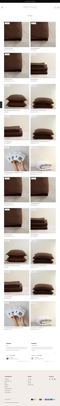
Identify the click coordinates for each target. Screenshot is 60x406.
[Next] (55, 352)
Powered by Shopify (15, 402)
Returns (6, 386)
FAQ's (6, 382)
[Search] (55, 7)
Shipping (6, 384)
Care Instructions (8, 381)
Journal (29, 381)
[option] (30, 1)
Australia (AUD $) (7, 399)
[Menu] (2, 7)
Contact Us (7, 379)
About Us (29, 379)
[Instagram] (52, 379)
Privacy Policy (7, 390)
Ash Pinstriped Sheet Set (39, 358)
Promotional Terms (8, 388)
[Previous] (4, 352)
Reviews (29, 382)
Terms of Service (8, 392)
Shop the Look (30, 384)
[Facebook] (49, 379)
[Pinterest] (54, 379)
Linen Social (9, 402)
